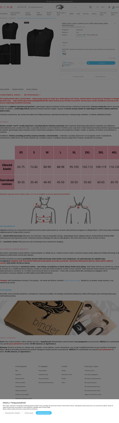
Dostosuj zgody (29, 413)
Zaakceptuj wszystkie (44, 413)
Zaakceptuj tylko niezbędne (12, 413)
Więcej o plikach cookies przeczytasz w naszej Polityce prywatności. (20, 409)
